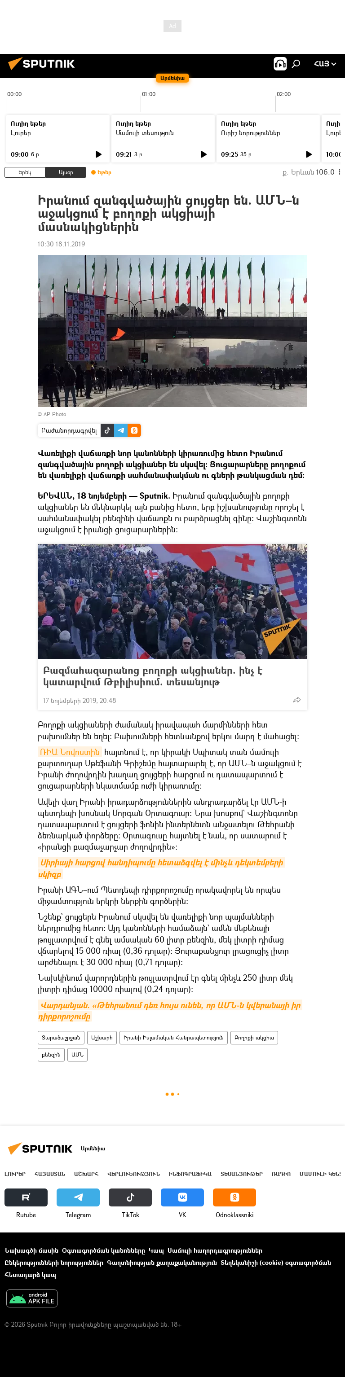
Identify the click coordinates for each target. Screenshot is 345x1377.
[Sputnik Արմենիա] (44, 71)
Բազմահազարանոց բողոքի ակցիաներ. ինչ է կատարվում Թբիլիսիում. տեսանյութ (152, 676)
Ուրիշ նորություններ (250, 132)
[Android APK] (31, 1299)
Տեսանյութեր (242, 1174)
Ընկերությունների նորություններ (53, 1262)
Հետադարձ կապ (30, 1274)
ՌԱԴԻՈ (281, 1174)
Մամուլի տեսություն (145, 132)
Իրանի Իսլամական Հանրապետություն (174, 1037)
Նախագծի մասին (31, 1250)
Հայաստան (50, 1174)
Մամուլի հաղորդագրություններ (215, 1250)
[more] (297, 700)
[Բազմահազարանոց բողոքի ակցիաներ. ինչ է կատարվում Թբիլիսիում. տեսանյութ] (172, 601)
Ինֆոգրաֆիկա (190, 1174)
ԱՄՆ (77, 1054)
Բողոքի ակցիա (254, 1037)
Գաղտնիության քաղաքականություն (162, 1262)
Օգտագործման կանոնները (103, 1250)
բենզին (51, 1054)
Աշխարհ (102, 1037)
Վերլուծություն (133, 1174)
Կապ (156, 1250)
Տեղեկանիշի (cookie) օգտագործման (276, 1262)
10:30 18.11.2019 (61, 244)
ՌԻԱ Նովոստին (70, 751)
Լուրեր (21, 132)
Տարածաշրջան (61, 1037)
